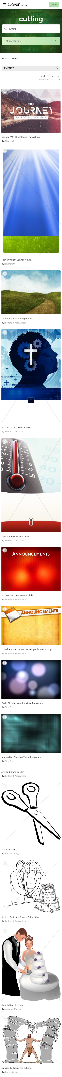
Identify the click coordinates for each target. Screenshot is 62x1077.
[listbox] (49, 80)
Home (7, 58)
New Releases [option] (46, 79)
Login (54, 4)
